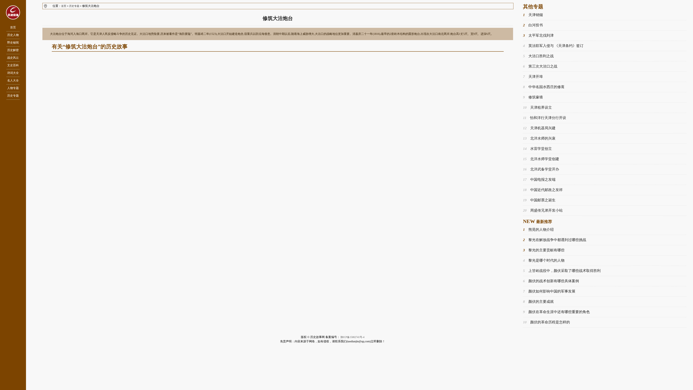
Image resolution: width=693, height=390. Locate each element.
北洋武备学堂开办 (541, 169)
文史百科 (13, 65)
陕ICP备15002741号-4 (352, 337)
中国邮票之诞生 (539, 200)
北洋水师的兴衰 (539, 138)
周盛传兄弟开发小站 (543, 210)
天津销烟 (533, 15)
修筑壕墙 (533, 97)
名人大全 (13, 80)
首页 (13, 27)
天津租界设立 (537, 107)
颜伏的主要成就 (538, 302)
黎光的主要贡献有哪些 (544, 250)
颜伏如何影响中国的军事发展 (549, 291)
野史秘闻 (13, 42)
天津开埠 (533, 77)
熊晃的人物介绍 (538, 229)
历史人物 (13, 34)
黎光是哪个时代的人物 (544, 260)
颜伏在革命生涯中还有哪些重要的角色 (556, 312)
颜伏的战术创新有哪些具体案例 (551, 281)
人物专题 (13, 88)
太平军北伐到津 (538, 35)
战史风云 (13, 57)
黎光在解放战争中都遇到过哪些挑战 (554, 240)
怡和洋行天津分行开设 (544, 118)
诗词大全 (13, 72)
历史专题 (13, 95)
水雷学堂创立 (537, 149)
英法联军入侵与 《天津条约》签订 (553, 46)
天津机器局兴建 (539, 128)
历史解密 (13, 50)
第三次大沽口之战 (540, 66)
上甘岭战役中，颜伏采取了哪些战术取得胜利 (562, 271)
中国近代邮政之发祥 (543, 190)
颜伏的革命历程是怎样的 (546, 322)
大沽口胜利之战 (538, 56)
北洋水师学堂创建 (541, 159)
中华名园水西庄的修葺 (544, 87)
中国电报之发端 (539, 179)
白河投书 (533, 25)
